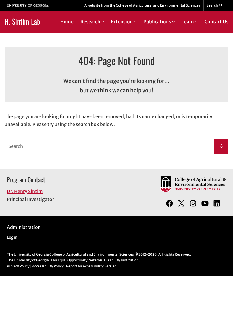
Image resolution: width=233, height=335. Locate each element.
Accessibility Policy (48, 266)
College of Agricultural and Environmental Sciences (158, 5)
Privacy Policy (18, 266)
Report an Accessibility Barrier (91, 266)
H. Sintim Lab (22, 21)
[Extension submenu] (135, 21)
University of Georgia (31, 260)
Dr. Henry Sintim (25, 191)
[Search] (221, 146)
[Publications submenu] (173, 21)
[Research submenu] (102, 21)
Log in (12, 237)
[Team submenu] (196, 21)
